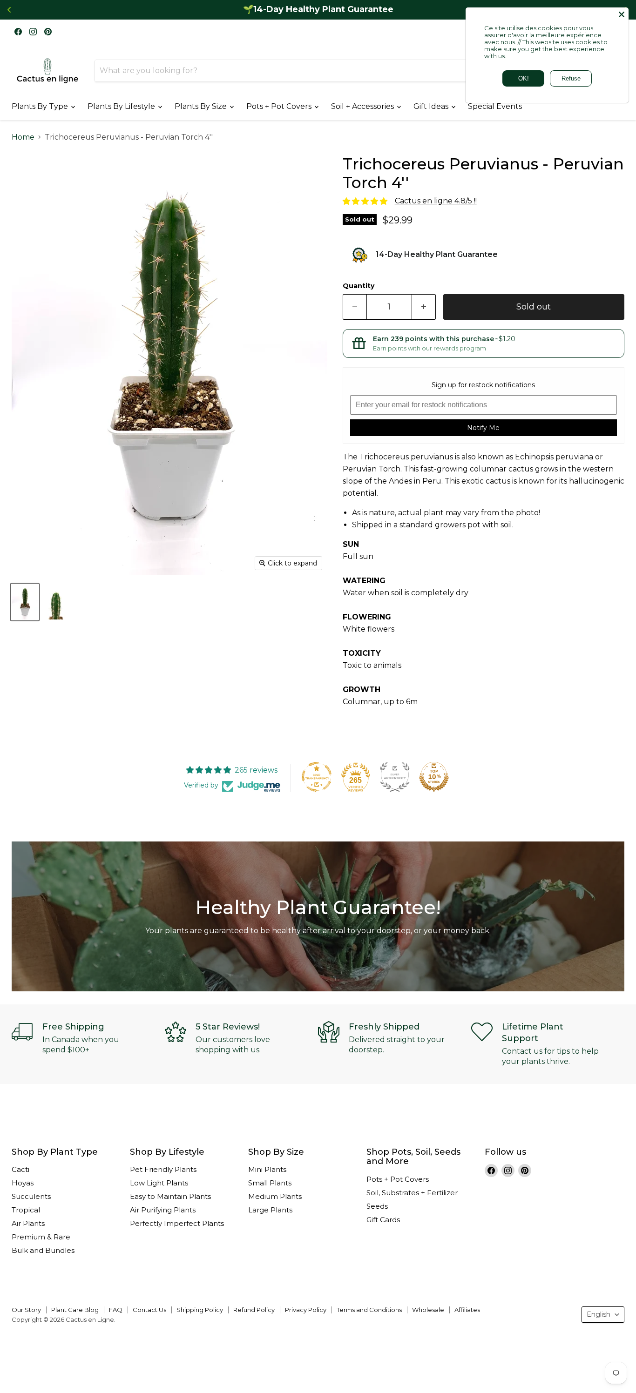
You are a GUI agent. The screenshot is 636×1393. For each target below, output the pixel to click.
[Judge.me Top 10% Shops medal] (434, 777)
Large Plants (270, 1209)
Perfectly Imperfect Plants (177, 1223)
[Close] (621, 14)
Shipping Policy (199, 1309)
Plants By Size (202, 106)
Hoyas (23, 1182)
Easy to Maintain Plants (170, 1196)
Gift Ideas (431, 106)
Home (23, 137)
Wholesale (428, 1309)
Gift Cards (383, 1219)
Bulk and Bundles (43, 1250)
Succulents (31, 1196)
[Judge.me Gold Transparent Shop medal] (317, 777)
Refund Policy (254, 1309)
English (598, 1314)
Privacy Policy (305, 1309)
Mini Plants (267, 1169)
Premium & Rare (41, 1236)
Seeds (377, 1206)
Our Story (26, 1309)
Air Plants (28, 1223)
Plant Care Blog (75, 1309)
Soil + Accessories (363, 106)
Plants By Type (41, 106)
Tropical (26, 1209)
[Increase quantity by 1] (424, 307)
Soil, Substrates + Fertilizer (412, 1192)
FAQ (115, 1309)
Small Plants (269, 1182)
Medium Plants (275, 1196)
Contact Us (149, 1309)
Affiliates (467, 1309)
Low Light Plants (159, 1182)
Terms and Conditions (369, 1309)
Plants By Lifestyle (122, 106)
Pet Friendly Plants (163, 1169)
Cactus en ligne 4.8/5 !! (436, 200)
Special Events (495, 106)
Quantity (358, 285)
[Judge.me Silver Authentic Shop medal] (395, 777)
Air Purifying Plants (163, 1209)
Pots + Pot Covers (279, 106)
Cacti (20, 1169)
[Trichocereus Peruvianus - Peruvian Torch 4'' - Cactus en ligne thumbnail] (25, 602)
